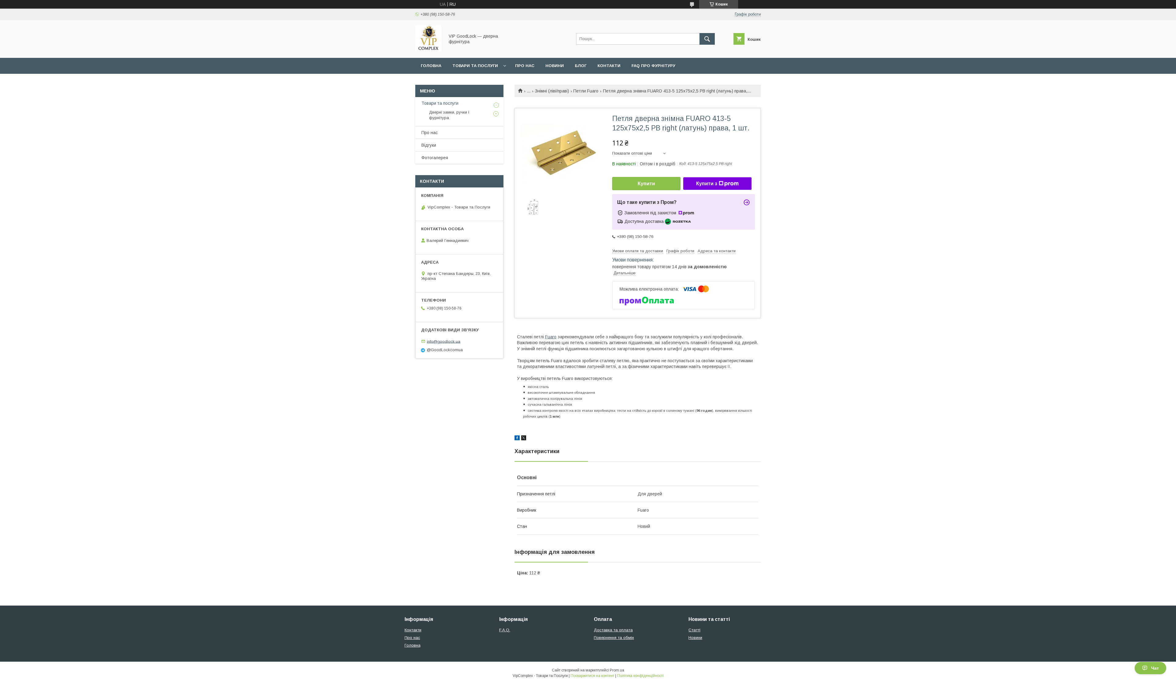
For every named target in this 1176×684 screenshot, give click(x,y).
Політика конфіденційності (640, 676)
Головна (431, 65)
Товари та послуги (475, 65)
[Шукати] (707, 39)
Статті (694, 630)
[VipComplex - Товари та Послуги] (428, 49)
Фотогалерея (434, 157)
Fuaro (550, 336)
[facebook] (517, 438)
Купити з (706, 183)
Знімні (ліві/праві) (552, 90)
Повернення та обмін (614, 637)
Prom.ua (617, 670)
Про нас (524, 65)
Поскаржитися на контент (592, 676)
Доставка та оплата (613, 630)
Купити (646, 183)
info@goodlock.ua (443, 341)
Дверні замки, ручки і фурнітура (449, 115)
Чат (1155, 668)
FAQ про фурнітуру (653, 65)
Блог (580, 65)
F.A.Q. (504, 630)
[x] (523, 438)
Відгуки (428, 145)
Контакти (608, 65)
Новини (554, 65)
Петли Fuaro (585, 90)
